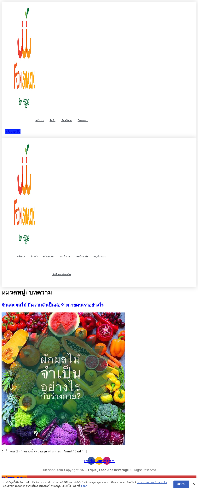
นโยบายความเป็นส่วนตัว (152, 482)
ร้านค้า (34, 257)
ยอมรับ (181, 484)
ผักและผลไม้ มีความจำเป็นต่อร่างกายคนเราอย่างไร (53, 304)
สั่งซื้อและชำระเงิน (61, 274)
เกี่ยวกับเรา (66, 120)
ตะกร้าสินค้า (81, 257)
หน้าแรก (39, 120)
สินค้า (52, 120)
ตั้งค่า (84, 486)
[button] (12, 131)
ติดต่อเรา (83, 120)
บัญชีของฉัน (99, 257)
